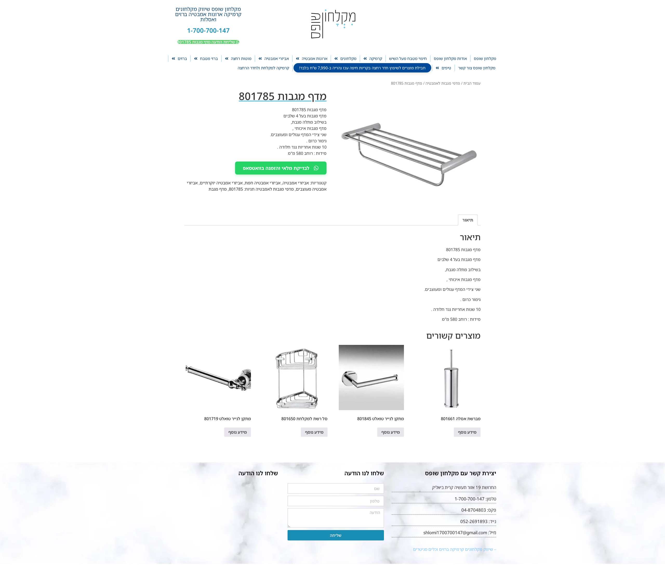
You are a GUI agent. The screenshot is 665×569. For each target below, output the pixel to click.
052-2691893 (474, 521)
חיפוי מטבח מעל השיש (408, 58)
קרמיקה (375, 58)
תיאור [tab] (467, 220)
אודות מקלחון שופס (450, 58)
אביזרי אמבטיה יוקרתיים (221, 183)
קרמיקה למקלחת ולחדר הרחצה (263, 67)
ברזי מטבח (209, 58)
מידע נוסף (467, 432)
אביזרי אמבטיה (276, 58)
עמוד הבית (472, 83)
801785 (236, 189)
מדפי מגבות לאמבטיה (442, 83)
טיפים (446, 67)
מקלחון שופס (485, 58)
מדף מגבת (218, 189)
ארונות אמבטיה (314, 58)
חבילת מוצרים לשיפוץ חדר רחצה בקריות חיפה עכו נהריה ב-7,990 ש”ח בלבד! (362, 67)
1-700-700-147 (208, 30)
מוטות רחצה (241, 58)
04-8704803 (473, 510)
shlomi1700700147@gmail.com (455, 532)
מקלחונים (348, 58)
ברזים (182, 58)
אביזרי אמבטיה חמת (263, 183)
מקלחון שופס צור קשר (476, 67)
